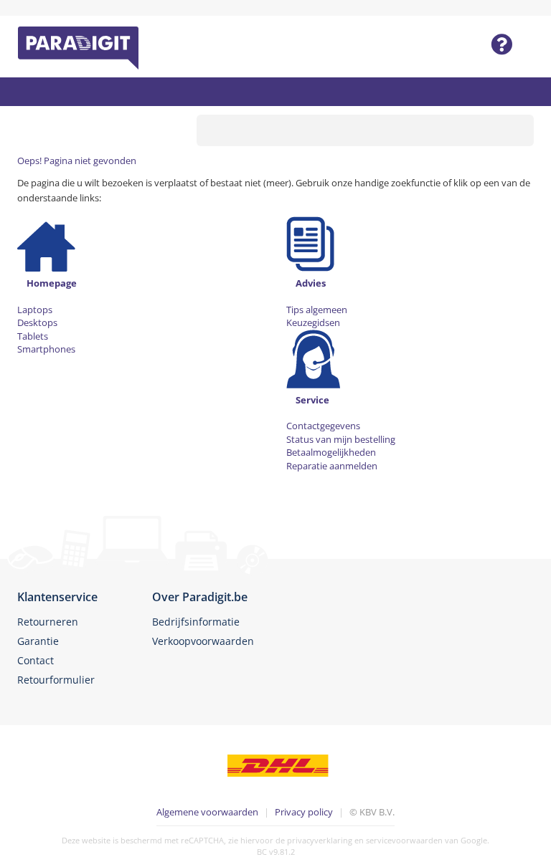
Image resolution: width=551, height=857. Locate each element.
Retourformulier (56, 679)
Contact (35, 660)
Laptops (34, 309)
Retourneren (47, 621)
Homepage (52, 283)
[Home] (46, 240)
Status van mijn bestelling (340, 439)
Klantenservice (57, 597)
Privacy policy (304, 811)
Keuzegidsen (313, 322)
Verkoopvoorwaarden (203, 641)
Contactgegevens (323, 425)
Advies (311, 283)
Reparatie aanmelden (331, 465)
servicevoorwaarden (404, 840)
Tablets (32, 336)
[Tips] (310, 240)
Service (312, 399)
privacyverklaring (319, 840)
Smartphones (46, 349)
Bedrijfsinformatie (196, 621)
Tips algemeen (316, 309)
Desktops (37, 322)
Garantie (38, 641)
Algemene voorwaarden (207, 811)
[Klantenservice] (313, 357)
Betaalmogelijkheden (331, 452)
